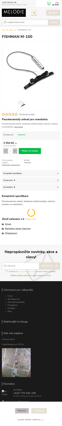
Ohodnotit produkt (26, 114)
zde (42, 419)
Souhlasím (39, 410)
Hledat (53, 22)
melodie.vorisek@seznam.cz (17, 401)
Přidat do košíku (30, 150)
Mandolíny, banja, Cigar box (18, 228)
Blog (10, 311)
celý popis (18, 127)
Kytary (11, 30)
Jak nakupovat (13, 299)
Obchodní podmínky (16, 302)
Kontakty (11, 308)
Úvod (3, 30)
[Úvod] (14, 13)
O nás (10, 296)
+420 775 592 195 (9, 2)
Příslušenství (11, 233)
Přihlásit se (47, 265)
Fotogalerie (12, 305)
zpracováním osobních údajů (26, 271)
